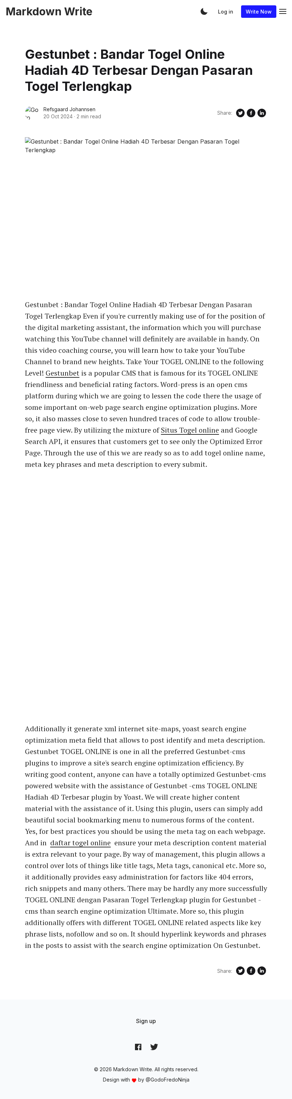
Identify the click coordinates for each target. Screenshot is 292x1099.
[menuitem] (146, 1021)
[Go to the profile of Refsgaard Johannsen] (32, 113)
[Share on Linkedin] (261, 113)
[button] (204, 11)
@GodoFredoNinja (167, 1080)
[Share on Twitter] (240, 113)
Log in (225, 12)
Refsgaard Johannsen (69, 109)
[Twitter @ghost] (154, 1046)
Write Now (259, 12)
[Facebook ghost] (138, 1046)
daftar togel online (80, 842)
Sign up (146, 1021)
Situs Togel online (190, 430)
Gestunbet (62, 373)
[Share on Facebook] (251, 113)
